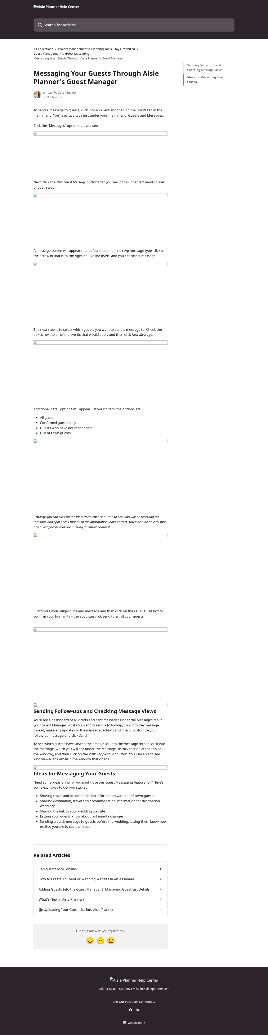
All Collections (43, 49)
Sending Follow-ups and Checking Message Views (204, 67)
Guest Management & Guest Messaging (62, 53)
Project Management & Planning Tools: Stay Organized (96, 49)
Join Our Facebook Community (134, 1002)
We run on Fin (136, 1023)
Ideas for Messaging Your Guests (205, 79)
